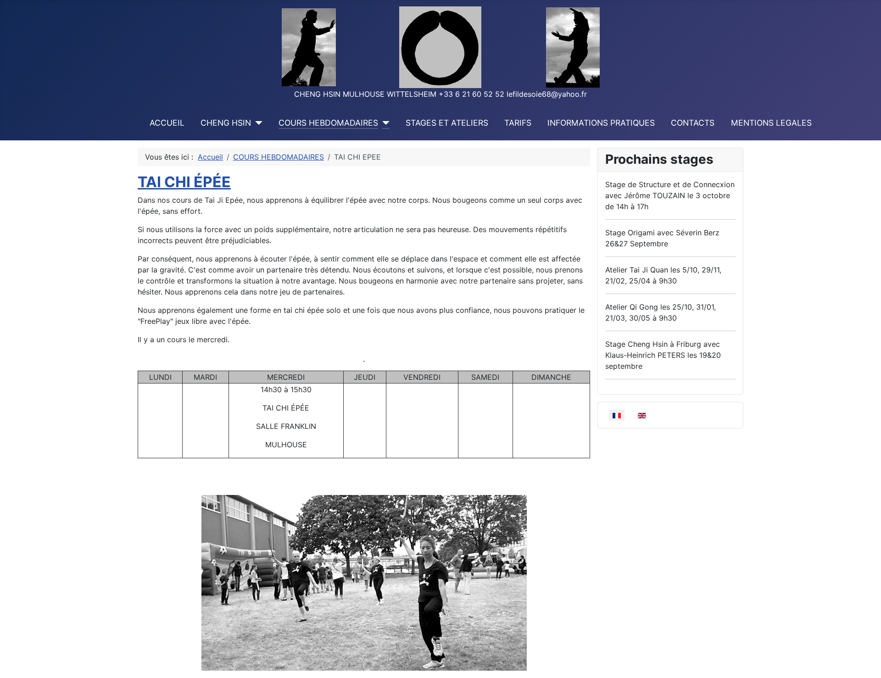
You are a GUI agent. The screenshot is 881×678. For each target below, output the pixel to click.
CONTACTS (692, 123)
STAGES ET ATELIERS (447, 123)
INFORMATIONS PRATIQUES (601, 123)
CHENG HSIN (226, 123)
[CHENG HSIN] (256, 123)
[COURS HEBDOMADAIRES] (384, 123)
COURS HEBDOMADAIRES (328, 123)
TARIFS (517, 123)
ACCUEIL (167, 123)
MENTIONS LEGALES (771, 123)
